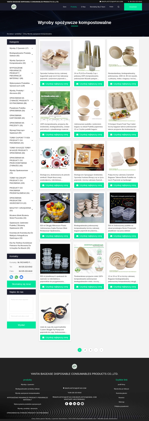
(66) (20, 150)
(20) (21, 245)
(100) (18, 180)
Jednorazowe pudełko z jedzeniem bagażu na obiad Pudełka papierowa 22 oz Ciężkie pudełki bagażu (88, 126)
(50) (17, 109)
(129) (20, 84)
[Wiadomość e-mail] (21, 277)
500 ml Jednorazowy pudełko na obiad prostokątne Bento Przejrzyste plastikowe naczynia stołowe (122, 228)
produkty (18, 34)
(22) (18, 200)
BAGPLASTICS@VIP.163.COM (112, 1)
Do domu (10, 34)
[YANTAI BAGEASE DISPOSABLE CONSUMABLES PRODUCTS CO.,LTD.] (14, 6)
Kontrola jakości (121, 393)
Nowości (121, 397)
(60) (17, 92)
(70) (19, 172)
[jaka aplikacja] (16, 277)
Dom (64, 7)
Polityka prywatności (121, 406)
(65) (20, 54)
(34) (19, 216)
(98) (19, 100)
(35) (17, 124)
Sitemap (121, 402)
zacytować (133, 7)
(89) (16, 73)
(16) (21, 235)
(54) (19, 190)
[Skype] (11, 277)
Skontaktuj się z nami (97, 7)
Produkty (74, 7)
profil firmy (121, 384)
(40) (18, 62)
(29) (19, 225)
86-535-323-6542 (135, 1)
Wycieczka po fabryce (121, 389)
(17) (19, 48)
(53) (20, 209)
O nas (83, 7)
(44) (20, 140)
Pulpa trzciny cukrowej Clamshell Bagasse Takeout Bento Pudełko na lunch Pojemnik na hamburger (122, 177)
